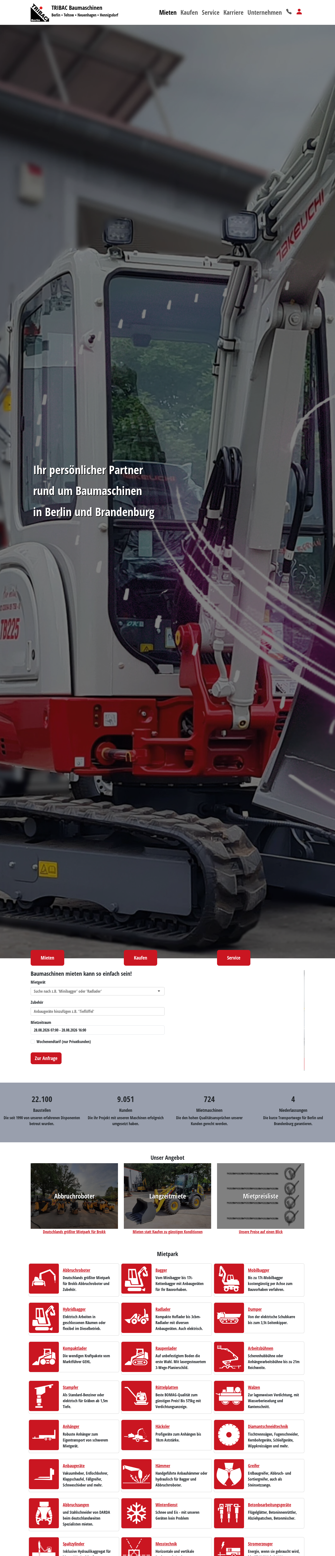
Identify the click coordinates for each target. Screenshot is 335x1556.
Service (210, 12)
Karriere (233, 12)
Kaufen (189, 12)
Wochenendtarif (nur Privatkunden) (64, 1041)
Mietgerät (38, 982)
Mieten (168, 12)
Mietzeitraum (41, 1022)
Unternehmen (264, 12)
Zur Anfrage (46, 1058)
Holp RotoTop (217, 1066)
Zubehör (37, 1002)
